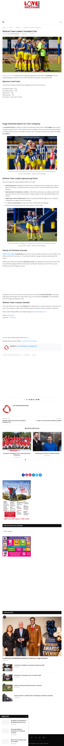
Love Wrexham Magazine (13, 34)
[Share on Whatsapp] (35, 399)
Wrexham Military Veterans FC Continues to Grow (18, 731)
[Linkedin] (31, 737)
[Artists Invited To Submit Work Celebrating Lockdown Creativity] (7, 698)
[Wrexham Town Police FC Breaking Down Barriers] (5, 722)
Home (4, 27)
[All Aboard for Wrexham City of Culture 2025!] (7, 678)
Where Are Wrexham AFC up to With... (18, 740)
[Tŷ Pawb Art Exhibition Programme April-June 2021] (7, 667)
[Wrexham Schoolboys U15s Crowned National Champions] (16, 441)
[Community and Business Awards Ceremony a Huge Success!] (32, 636)
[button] (4, 446)
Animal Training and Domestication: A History (28, 685)
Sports (11, 27)
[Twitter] (35, 737)
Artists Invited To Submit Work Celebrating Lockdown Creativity (33, 695)
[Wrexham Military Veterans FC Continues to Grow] (5, 730)
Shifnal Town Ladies (7, 75)
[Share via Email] (38, 399)
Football (18, 27)
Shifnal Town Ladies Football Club (12, 355)
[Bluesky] (39, 737)
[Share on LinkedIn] (31, 399)
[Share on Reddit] (33, 399)
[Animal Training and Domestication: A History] (7, 688)
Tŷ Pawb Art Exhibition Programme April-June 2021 (29, 665)
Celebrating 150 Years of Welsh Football (47, 453)
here (28, 337)
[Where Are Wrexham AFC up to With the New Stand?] (5, 741)
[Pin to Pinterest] (29, 399)
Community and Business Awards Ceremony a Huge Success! (25, 658)
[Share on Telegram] (36, 399)
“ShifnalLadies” (12, 317)
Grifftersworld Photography (29, 341)
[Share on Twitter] (28, 399)
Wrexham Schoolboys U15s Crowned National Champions (16, 454)
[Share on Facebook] (26, 399)
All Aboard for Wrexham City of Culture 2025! (27, 675)
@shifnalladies (11, 315)
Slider (33, 355)
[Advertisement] (32, 14)
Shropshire (27, 355)
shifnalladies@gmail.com (40, 312)
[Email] (43, 737)
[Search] (61, 22)
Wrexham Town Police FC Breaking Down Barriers (18, 721)
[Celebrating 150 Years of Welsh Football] (47, 441)
